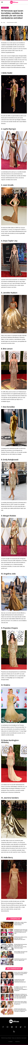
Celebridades (5, 7)
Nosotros (17, 1041)
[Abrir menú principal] (2, 2)
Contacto (10, 1041)
